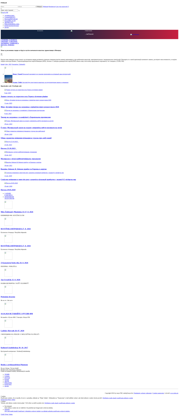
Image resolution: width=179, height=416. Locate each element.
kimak (2, 64)
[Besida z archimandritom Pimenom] (89, 357)
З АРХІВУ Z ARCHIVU (8, 194)
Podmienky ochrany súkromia (142, 393)
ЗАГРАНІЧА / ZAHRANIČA (10, 43)
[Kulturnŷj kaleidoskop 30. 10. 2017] (89, 340)
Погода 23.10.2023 (9, 148)
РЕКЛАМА (11, 24)
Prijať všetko (11, 399)
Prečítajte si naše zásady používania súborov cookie (118, 398)
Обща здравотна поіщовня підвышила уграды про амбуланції (26, 138)
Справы (9, 17)
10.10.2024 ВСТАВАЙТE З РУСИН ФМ (17, 313)
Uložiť (3, 414)
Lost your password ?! (62, 6)
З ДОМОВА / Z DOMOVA (9, 40)
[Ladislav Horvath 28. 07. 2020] (89, 323)
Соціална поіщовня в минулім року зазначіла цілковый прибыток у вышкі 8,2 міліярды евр (38, 179)
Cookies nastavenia (158, 393)
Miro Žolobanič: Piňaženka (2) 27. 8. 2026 (17, 212)
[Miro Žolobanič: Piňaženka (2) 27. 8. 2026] (89, 205)
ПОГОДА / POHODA (7, 45)
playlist (6, 27)
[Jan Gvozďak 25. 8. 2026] (89, 273)
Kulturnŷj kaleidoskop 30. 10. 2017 (14, 347)
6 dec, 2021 (8, 64)
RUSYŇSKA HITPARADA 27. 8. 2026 (16, 229)
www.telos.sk (174, 393)
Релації (9, 20)
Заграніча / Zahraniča (18, 64)
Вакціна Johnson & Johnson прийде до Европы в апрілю (24, 169)
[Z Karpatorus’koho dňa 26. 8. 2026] (89, 256)
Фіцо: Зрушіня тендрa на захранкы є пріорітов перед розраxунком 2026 (30, 107)
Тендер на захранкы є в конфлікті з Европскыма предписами (26, 117)
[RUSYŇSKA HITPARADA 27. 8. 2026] (89, 222)
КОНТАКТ (11, 26)
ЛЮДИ (8, 22)
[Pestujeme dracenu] (89, 290)
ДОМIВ (9, 15)
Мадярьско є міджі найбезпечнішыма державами (21, 159)
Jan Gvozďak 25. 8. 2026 (10, 279)
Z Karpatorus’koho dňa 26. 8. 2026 (14, 263)
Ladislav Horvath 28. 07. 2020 (12, 330)
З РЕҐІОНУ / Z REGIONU (9, 41)
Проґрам (11, 19)
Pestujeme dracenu (8, 297)
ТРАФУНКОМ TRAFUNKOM (9, 197)
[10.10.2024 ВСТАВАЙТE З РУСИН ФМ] (89, 307)
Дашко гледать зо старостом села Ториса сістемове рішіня (24, 96)
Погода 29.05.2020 (8, 190)
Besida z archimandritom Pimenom (14, 364)
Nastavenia (4, 399)
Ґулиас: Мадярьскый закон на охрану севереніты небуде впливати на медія (31, 127)
